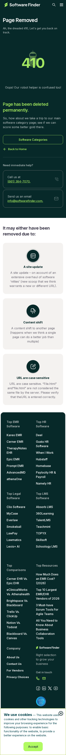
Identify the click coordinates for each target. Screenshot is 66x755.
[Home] (22, 5)
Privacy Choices (18, 677)
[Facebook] (38, 688)
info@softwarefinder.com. (25, 201)
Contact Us (14, 664)
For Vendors (15, 670)
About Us (13, 657)
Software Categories (33, 139)
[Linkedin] (44, 688)
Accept (33, 746)
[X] (50, 688)
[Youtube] (56, 688)
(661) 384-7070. (19, 181)
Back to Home (17, 149)
